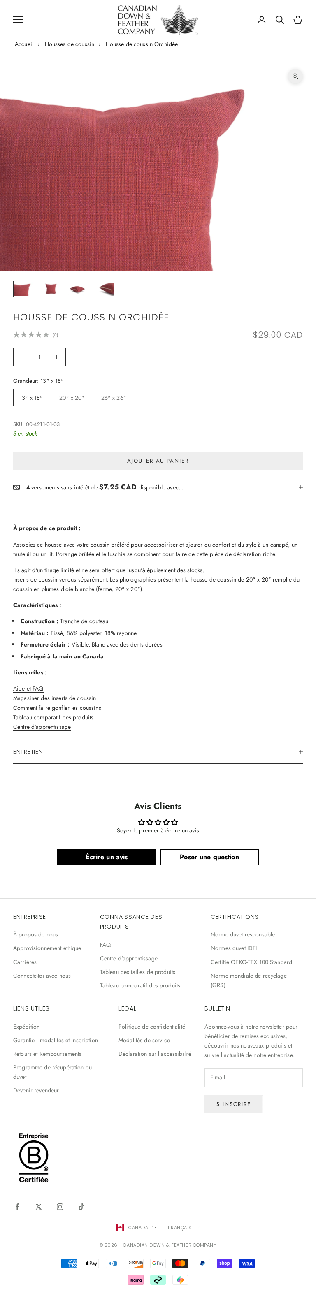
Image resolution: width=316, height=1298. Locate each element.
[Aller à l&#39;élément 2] (51, 289)
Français (179, 1227)
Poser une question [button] (209, 857)
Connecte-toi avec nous (42, 975)
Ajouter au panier (158, 461)
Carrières (25, 962)
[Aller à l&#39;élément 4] (103, 289)
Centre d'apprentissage (42, 727)
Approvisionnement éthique (47, 948)
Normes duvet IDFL (234, 948)
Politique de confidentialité (151, 1026)
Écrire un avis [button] (107, 857)
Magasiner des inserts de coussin (54, 698)
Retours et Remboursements (47, 1054)
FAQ (105, 945)
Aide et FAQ (28, 688)
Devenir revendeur (36, 1090)
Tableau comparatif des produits (53, 717)
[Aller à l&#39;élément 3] (77, 289)
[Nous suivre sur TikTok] (81, 1207)
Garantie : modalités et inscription (55, 1040)
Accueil (24, 44)
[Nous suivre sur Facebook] (17, 1207)
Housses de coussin (70, 44)
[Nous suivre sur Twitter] (39, 1207)
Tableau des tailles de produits (137, 972)
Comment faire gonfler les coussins (57, 708)
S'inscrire (233, 1104)
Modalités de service (144, 1040)
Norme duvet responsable (243, 934)
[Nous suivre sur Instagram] (60, 1207)
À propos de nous (35, 934)
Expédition (26, 1026)
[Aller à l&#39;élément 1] (24, 289)
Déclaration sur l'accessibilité (154, 1054)
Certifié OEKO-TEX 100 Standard (251, 962)
